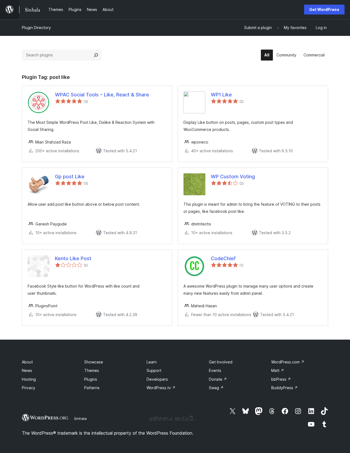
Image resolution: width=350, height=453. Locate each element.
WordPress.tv (161, 387)
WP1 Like (221, 95)
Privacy (28, 387)
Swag (216, 387)
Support (154, 370)
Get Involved (220, 362)
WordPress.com (287, 362)
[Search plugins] (96, 55)
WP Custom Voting (233, 176)
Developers (157, 379)
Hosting (29, 379)
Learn (152, 362)
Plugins (90, 379)
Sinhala (80, 418)
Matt (277, 370)
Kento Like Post (73, 258)
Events (215, 370)
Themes (91, 370)
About (27, 362)
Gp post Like (69, 176)
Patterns (92, 387)
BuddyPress (284, 387)
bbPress (281, 379)
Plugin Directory (36, 27)
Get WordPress (324, 9)
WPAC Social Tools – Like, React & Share (102, 95)
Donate (218, 379)
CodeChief (223, 258)
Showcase (93, 362)
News (27, 370)
